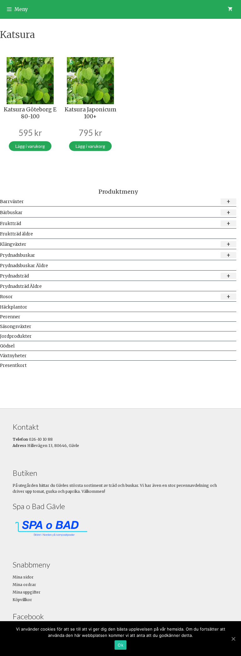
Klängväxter (115, 244)
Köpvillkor (22, 599)
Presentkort (13, 365)
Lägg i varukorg (30, 146)
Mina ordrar (24, 584)
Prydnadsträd (115, 276)
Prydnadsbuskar (115, 255)
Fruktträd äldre (16, 234)
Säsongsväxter (15, 326)
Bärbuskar (115, 212)
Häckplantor (13, 307)
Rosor (115, 296)
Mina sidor (23, 577)
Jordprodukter (16, 336)
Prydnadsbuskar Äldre (24, 265)
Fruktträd (115, 223)
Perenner (10, 317)
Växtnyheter (13, 355)
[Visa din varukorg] (230, 9)
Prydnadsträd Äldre (21, 286)
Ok (120, 645)
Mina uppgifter (26, 592)
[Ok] (233, 639)
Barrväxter (115, 201)
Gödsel (7, 346)
